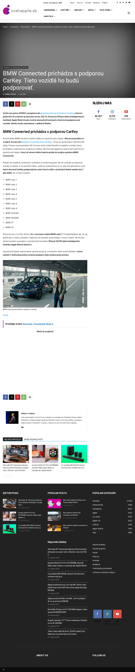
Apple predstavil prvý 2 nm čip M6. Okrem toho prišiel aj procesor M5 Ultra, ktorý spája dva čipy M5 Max (67, 587)
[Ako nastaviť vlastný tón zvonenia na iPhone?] (54, 516)
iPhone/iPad (25, 27)
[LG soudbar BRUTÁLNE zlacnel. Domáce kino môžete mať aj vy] (74, 454)
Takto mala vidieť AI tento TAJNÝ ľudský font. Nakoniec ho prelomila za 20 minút (66, 632)
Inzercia (96, 556)
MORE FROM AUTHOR (33, 439)
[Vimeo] (126, 2)
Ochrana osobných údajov (104, 572)
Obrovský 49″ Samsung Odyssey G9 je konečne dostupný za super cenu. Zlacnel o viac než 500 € (15, 467)
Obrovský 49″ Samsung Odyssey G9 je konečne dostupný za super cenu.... (30, 502)
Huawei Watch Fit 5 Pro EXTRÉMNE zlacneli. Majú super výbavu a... (29, 515)
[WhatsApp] (23, 104)
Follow (112, 110)
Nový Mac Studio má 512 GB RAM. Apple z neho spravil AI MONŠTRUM (67, 610)
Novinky (24, 67)
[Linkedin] (23, 427)
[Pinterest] (17, 104)
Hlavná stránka (99, 544)
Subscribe (126, 110)
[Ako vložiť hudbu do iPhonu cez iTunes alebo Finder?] (54, 503)
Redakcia (96, 564)
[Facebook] (117, 2)
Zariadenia (14, 27)
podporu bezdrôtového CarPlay (37, 142)
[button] (129, 13)
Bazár (95, 552)
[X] (123, 2)
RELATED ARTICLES (12, 439)
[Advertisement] (45, 358)
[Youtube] (129, 2)
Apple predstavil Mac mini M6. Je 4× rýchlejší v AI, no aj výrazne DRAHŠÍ (67, 599)
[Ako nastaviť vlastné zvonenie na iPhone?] (54, 527)
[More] (30, 104)
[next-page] (8, 475)
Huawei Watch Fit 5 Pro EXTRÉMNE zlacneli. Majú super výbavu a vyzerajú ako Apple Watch (45, 467)
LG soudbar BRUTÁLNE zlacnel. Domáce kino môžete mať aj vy (66, 575)
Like (98, 110)
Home (5, 27)
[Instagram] (120, 2)
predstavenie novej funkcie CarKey (57, 113)
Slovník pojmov (99, 548)
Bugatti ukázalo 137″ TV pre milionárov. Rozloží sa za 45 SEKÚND (67, 621)
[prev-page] (4, 475)
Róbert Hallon (10, 94)
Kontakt (96, 560)
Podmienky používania (102, 568)
